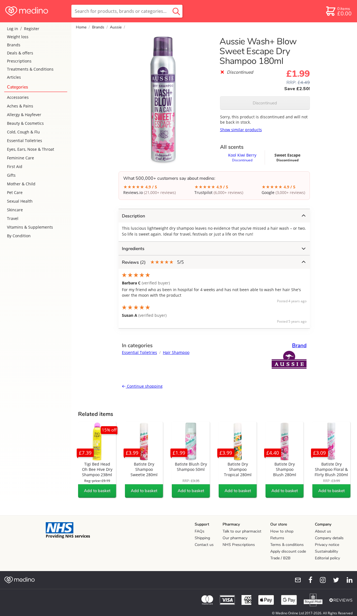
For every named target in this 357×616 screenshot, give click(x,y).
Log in (12, 28)
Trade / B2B (280, 558)
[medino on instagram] (320, 580)
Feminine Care (20, 157)
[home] (35, 11)
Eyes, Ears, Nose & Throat (30, 149)
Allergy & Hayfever (24, 114)
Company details (329, 538)
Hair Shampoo (176, 352)
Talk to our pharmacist (242, 531)
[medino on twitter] (333, 580)
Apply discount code (288, 551)
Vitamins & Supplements (30, 227)
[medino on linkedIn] (347, 580)
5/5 (153, 262)
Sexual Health (20, 201)
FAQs (199, 531)
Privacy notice (327, 544)
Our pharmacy (235, 538)
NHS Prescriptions (239, 544)
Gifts (11, 175)
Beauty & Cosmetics (25, 123)
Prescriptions (19, 61)
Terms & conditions (287, 544)
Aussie (116, 27)
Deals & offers (20, 53)
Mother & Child (21, 183)
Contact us (204, 544)
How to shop (281, 531)
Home (81, 27)
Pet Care (15, 192)
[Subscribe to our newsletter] (295, 580)
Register (31, 28)
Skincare (15, 209)
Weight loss (17, 36)
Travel (12, 218)
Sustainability (326, 551)
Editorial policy (327, 558)
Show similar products (241, 129)
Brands (13, 44)
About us (323, 531)
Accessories (18, 97)
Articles (14, 77)
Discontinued (265, 103)
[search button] (176, 11)
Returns (277, 538)
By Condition (19, 235)
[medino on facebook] (306, 580)
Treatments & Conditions (30, 69)
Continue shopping (144, 386)
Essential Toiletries (24, 140)
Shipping (202, 538)
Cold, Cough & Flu (23, 132)
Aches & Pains (20, 106)
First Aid (14, 166)
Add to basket (97, 490)
